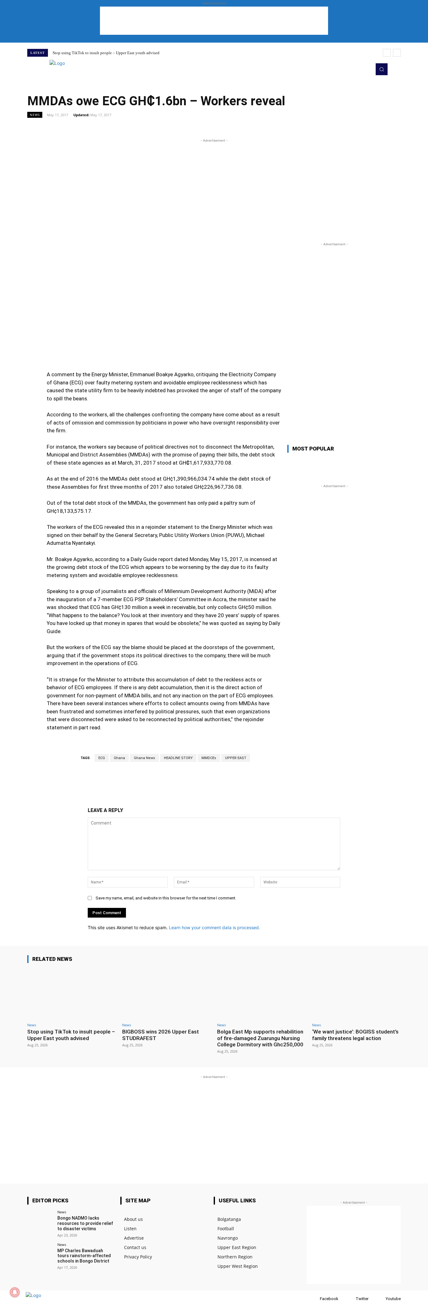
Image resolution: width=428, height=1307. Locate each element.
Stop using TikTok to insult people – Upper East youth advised (106, 52)
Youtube (393, 1298)
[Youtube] (365, 69)
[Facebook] (313, 1298)
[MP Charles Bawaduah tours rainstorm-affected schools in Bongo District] (40, 1256)
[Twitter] (356, 69)
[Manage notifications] (15, 1292)
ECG (101, 758)
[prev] (387, 53)
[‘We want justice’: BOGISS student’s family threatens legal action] (356, 994)
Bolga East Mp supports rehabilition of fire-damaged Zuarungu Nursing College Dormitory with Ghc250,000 (260, 1038)
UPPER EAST (235, 758)
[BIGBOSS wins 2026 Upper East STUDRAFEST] (166, 994)
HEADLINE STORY (178, 758)
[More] (285, 128)
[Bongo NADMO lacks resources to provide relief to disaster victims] (40, 1223)
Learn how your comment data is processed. (214, 927)
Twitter (362, 1298)
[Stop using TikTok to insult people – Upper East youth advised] (71, 994)
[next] (397, 53)
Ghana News (144, 758)
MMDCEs (208, 758)
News (35, 114)
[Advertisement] (214, 21)
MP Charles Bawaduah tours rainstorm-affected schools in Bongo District (84, 1256)
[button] (382, 69)
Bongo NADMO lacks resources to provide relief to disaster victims (85, 1223)
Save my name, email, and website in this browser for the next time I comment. (166, 898)
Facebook (329, 1298)
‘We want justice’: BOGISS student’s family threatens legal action (355, 1034)
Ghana (119, 758)
